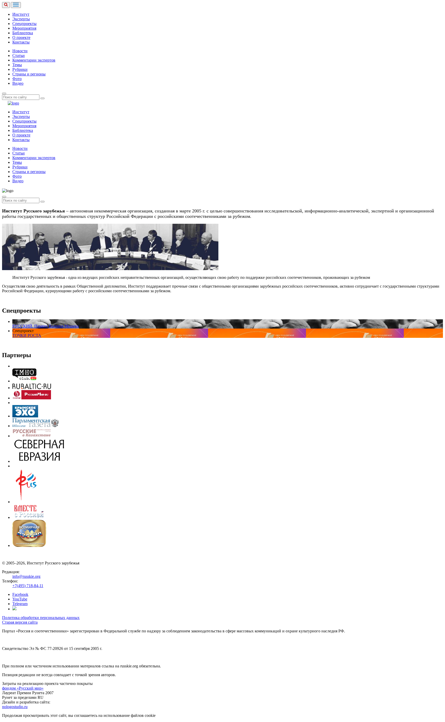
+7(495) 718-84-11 (27, 585)
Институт (20, 14)
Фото (17, 78)
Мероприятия (24, 28)
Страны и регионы (29, 74)
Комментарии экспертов (33, 60)
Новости (20, 51)
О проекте (21, 37)
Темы (17, 65)
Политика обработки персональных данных (41, 617)
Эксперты (21, 19)
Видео (17, 83)
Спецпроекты (24, 23)
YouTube (19, 599)
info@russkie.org (26, 576)
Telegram (20, 603)
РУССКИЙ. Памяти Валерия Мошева (45, 326)
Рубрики (20, 69)
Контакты (21, 42)
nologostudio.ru (15, 706)
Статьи (18, 55)
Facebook (20, 594)
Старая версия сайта (20, 622)
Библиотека (22, 33)
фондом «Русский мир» (23, 688)
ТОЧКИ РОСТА (26, 335)
